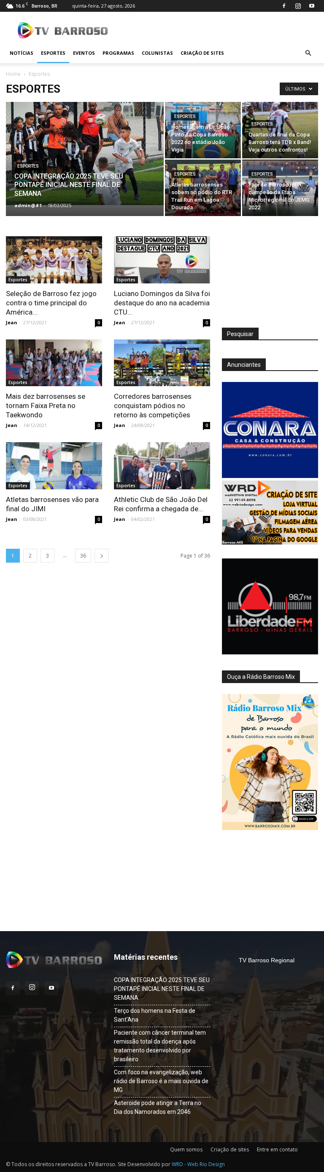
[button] (308, 53)
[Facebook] (284, 6)
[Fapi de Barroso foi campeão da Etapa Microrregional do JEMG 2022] (280, 188)
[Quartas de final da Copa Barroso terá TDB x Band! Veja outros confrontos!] (280, 130)
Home (13, 73)
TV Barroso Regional (266, 960)
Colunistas (157, 53)
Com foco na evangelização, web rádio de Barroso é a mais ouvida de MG (161, 1081)
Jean (11, 322)
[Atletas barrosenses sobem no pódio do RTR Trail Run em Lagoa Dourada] (203, 188)
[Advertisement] (270, 278)
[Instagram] (298, 6)
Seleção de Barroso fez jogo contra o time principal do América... (51, 302)
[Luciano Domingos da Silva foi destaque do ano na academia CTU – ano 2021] (162, 259)
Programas (118, 53)
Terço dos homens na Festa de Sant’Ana (154, 1015)
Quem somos (186, 1149)
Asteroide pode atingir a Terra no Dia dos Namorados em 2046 (157, 1107)
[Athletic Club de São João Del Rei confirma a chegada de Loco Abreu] (162, 465)
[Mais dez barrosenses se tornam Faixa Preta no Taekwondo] (54, 363)
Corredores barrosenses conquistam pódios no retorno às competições (153, 405)
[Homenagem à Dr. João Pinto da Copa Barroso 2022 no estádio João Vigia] (203, 130)
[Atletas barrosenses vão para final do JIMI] (54, 465)
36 (83, 555)
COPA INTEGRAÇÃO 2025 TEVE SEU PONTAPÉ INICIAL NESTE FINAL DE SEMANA (162, 989)
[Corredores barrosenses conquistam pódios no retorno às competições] (162, 363)
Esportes (53, 53)
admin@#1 (28, 205)
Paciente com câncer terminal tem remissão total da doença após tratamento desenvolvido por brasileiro (160, 1046)
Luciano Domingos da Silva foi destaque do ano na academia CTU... (162, 302)
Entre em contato (277, 1149)
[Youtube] (311, 6)
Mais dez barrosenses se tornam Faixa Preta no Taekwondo (45, 405)
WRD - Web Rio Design (198, 1164)
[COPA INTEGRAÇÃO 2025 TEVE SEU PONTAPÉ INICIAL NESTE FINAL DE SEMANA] (85, 153)
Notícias (21, 53)
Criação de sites (202, 53)
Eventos (84, 53)
